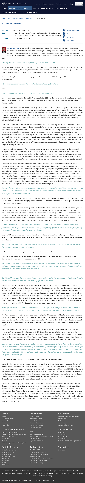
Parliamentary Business (18, 8)
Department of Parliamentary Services (42, 458)
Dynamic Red (6, 421)
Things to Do (62, 434)
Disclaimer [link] (38, 480)
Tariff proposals (35, 438)
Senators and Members (42, 8)
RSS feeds (5, 465)
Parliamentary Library (36, 425)
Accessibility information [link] (9, 480)
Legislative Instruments (37, 441)
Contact (51, 4)
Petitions (61, 421)
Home (5, 8)
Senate (4, 417)
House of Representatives (10, 432)
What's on (61, 432)
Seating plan (5, 425)
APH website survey (8, 456)
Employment (6, 458)
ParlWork (65, 4)
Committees (61, 450)
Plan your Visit (62, 438)
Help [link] (53, 480)
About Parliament (10, 12)
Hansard (29, 19)
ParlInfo (58, 4)
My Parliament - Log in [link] (9, 450)
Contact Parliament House (66, 425)
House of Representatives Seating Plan (14, 443)
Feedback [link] (46, 480)
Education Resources (36, 423)
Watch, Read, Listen (36, 419)
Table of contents (12, 23)
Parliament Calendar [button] (41, 4)
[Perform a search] (81, 4)
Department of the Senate (38, 452)
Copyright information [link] (25, 480)
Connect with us (63, 423)
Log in (72, 4)
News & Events (61, 8)
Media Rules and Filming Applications (69, 441)
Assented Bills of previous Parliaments (42, 436)
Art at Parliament (63, 436)
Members (5, 441)
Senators (4, 423)
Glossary (5, 463)
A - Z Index (5, 460)
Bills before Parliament (37, 434)
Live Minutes (5, 438)
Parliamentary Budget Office (38, 461)
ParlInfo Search (7, 454)
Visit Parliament (28, 12)
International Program (36, 427)
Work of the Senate (8, 419)
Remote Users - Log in (9, 452)
